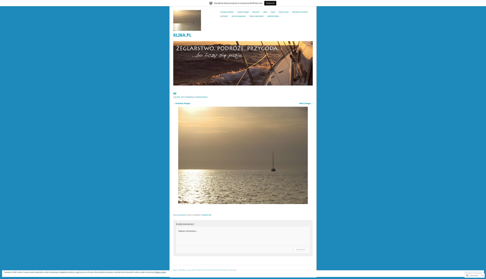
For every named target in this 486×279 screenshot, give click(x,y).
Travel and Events (256, 16)
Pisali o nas (284, 12)
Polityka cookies (160, 272)
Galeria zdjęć (243, 12)
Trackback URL (206, 215)
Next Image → (306, 103)
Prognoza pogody (300, 12)
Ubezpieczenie (273, 16)
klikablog (190, 97)
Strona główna (227, 12)
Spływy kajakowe (239, 16)
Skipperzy (224, 16)
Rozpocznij (270, 3)
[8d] (243, 203)
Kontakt (255, 12)
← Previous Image (181, 103)
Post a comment (179, 215)
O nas (273, 12)
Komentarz (301, 249)
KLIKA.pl (182, 35)
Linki (265, 12)
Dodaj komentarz (201, 97)
